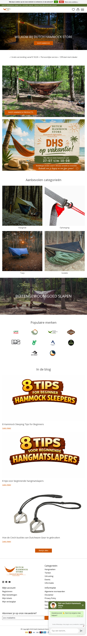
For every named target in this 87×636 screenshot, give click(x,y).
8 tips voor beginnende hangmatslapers (23, 480)
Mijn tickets (7, 598)
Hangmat (22, 227)
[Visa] (33, 632)
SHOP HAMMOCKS (43, 43)
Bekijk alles (43, 550)
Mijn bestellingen (9, 595)
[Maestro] (41, 632)
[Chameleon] (34, 332)
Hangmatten (50, 569)
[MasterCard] (30, 632)
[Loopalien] (34, 342)
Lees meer (6, 428)
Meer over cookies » (71, 2)
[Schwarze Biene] (71, 342)
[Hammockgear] (15, 342)
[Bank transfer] (37, 632)
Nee (61, 2)
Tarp (22, 273)
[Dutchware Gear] (71, 332)
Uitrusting (49, 576)
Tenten (48, 573)
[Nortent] (52, 342)
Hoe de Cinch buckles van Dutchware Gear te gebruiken (31, 537)
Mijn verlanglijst (9, 601)
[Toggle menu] (82, 9)
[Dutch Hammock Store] (7, 9)
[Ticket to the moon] (52, 353)
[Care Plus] (15, 332)
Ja (56, 2)
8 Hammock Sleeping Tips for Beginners (23, 424)
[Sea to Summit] (34, 353)
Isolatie (65, 273)
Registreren (7, 591)
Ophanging (64, 227)
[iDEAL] (26, 632)
